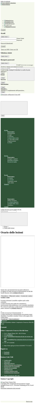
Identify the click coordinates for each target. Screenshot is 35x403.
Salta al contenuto (5, 1)
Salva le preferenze (14, 319)
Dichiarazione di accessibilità (12, 366)
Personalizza (4, 296)
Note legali (7, 362)
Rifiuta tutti (14, 296)
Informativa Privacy (9, 363)
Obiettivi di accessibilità (10, 368)
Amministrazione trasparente (11, 372)
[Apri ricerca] (20, 74)
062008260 (9, 335)
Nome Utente (20, 38)
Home (5, 226)
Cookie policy (8, 360)
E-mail (18, 65)
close (2, 115)
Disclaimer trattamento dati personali (10, 388)
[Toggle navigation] (14, 108)
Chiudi (2, 78)
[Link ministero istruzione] (8, 3)
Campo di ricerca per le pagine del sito (11, 209)
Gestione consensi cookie (11, 371)
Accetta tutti (26, 296)
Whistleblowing (8, 369)
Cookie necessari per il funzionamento (11, 313)
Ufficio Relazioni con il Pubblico (13, 365)
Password (19, 40)
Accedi (3, 30)
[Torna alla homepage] (17, 94)
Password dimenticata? (7, 43)
